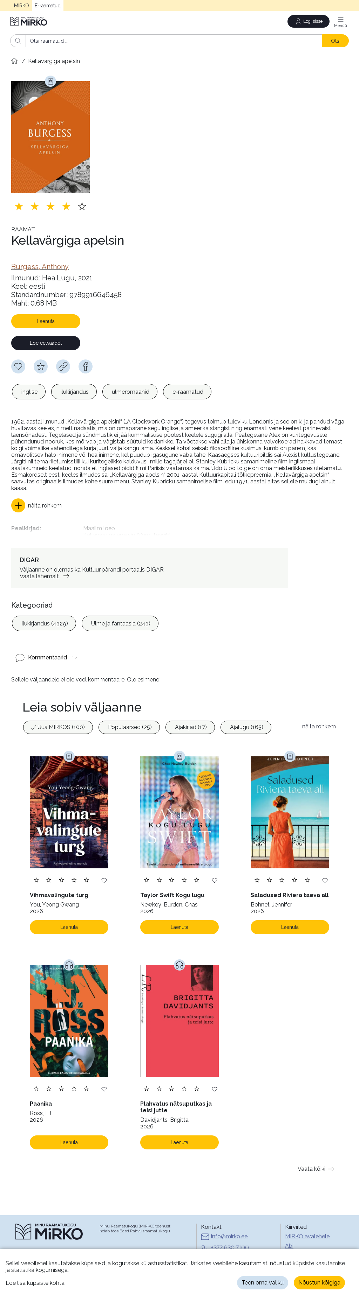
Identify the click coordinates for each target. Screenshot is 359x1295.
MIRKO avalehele (307, 1236)
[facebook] (86, 366)
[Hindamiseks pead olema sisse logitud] (41, 366)
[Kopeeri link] (63, 366)
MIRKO (21, 5)
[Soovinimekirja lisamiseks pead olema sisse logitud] (18, 366)
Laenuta (46, 321)
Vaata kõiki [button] (311, 1169)
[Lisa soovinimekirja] (104, 880)
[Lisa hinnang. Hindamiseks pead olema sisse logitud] (50, 206)
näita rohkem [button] (319, 726)
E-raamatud (48, 5)
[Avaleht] (29, 21)
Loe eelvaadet (46, 343)
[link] (40, 267)
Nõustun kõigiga (319, 1282)
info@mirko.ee (229, 1236)
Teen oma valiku (263, 1282)
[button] (36, 505)
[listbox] (111, 391)
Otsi (335, 41)
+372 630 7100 (230, 1247)
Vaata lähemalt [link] (39, 576)
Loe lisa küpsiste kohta (35, 1283)
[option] (29, 391)
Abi (289, 1245)
